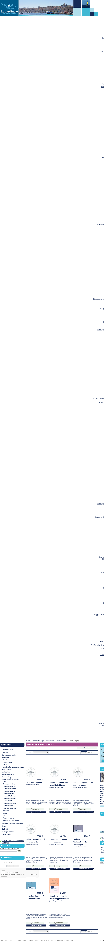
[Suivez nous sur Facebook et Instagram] (12, 843)
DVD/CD (43, 940)
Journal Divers (8, 805)
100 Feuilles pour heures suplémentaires (83, 784)
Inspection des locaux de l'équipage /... (59, 841)
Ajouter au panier (36, 812)
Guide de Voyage (7, 777)
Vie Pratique (6, 772)
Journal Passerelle (10, 788)
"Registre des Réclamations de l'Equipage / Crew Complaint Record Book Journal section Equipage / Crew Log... (84, 860)
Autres (50, 940)
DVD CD (5, 829)
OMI (4, 781)
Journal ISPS (8, 801)
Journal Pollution (9, 796)
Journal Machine (9, 791)
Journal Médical (9, 793)
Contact (11, 940)
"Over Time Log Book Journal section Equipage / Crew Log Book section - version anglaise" (36, 802)
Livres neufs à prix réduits (10, 820)
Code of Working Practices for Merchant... (36, 841)
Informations (58, 940)
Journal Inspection (10, 803)
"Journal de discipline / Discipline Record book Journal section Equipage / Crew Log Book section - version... (37, 916)
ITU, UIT (5, 815)
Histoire (4, 764)
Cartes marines (7, 750)
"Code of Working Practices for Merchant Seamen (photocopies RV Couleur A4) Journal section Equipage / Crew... (37, 860)
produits (89, 752)
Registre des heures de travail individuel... (58, 784)
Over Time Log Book (34, 783)
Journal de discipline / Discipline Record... (35, 897)
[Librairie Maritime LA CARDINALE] (9, 8)
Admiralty (6, 810)
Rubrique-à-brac (8, 832)
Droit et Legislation (9, 808)
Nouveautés (6, 835)
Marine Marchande (8, 774)
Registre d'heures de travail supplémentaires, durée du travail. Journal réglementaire (59, 915)
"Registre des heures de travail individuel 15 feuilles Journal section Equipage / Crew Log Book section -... (60, 803)
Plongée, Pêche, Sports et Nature (13, 767)
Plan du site (68, 940)
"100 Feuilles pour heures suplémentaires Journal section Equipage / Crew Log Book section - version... (84, 803)
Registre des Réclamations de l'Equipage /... (80, 843)
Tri (30, 752)
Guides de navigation (9, 755)
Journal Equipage (9, 798)
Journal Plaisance (9, 786)
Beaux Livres (6, 769)
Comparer (36, 809)
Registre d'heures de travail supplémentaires (59, 898)
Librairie (5, 753)
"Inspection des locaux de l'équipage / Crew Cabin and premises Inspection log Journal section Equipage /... (60, 860)
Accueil (28, 741)
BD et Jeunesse (7, 762)
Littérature (5, 760)
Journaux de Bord (9, 784)
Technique (5, 757)
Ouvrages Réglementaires (10, 779)
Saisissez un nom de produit (10, 848)
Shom (4, 826)
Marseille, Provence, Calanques (12, 823)
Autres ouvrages (8, 818)
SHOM (5, 813)
